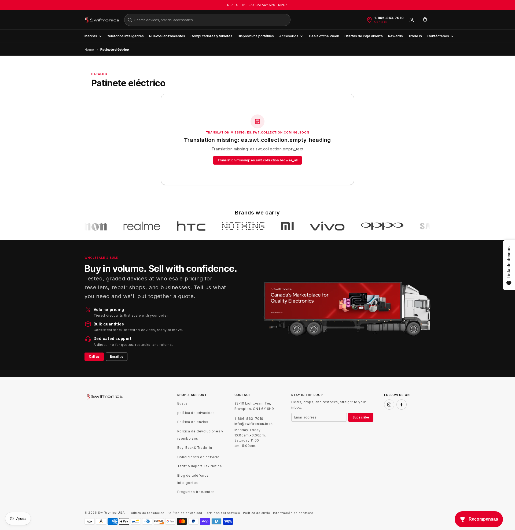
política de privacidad (196, 413)
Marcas (90, 36)
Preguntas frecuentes (196, 492)
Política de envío (256, 513)
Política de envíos (192, 422)
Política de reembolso (147, 513)
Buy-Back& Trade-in (194, 448)
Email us (116, 356)
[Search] (130, 20)
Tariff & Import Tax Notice (199, 466)
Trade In (415, 36)
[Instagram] (389, 404)
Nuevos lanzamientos (167, 36)
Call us (94, 356)
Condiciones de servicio (198, 457)
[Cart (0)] (425, 19)
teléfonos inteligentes (126, 36)
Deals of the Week (324, 36)
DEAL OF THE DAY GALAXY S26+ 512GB (257, 5)
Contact (380, 22)
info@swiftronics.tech (253, 424)
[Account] (411, 19)
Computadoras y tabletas (211, 36)
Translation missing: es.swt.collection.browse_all (258, 160)
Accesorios (288, 36)
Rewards (395, 36)
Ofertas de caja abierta (363, 36)
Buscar (183, 403)
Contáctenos (438, 36)
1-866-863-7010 (389, 18)
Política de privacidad (184, 513)
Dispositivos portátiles (256, 36)
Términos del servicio (222, 513)
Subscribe (360, 417)
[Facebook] (401, 404)
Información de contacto (293, 513)
